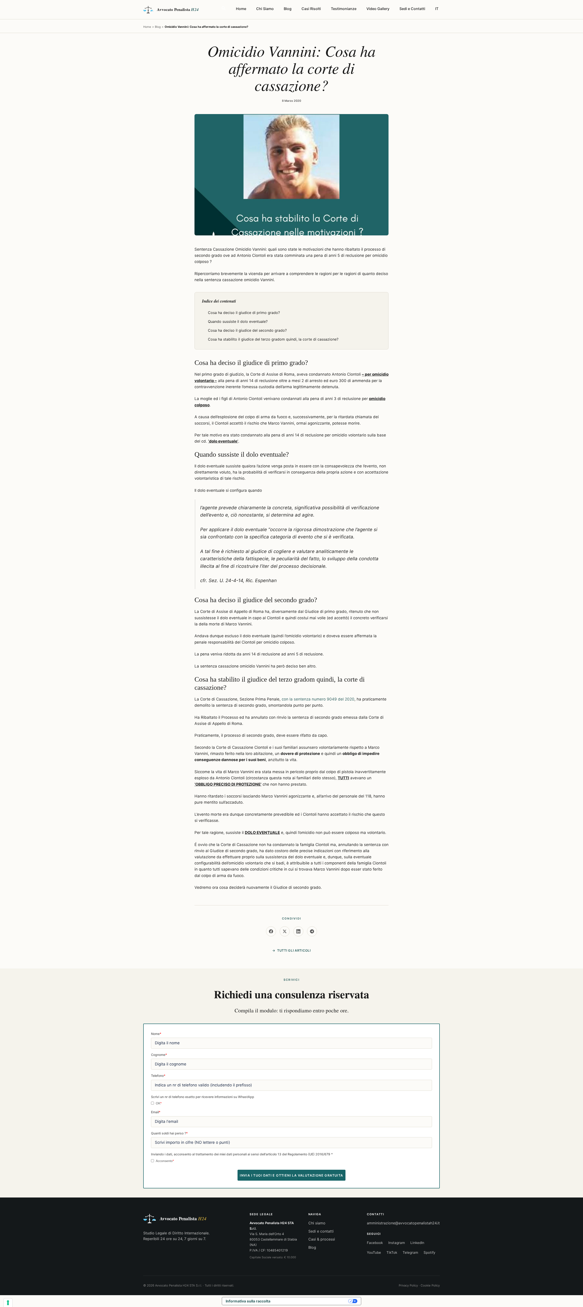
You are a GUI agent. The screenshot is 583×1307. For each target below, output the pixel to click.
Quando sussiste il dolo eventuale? (238, 321)
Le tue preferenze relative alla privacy (311, 1301)
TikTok (391, 1252)
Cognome (159, 1055)
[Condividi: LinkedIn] (298, 931)
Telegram (410, 1252)
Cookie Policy (430, 1285)
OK (158, 1103)
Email (155, 1112)
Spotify (429, 1252)
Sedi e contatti (321, 1231)
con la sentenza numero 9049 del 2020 (318, 699)
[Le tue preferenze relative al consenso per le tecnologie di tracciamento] (8, 1302)
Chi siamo (316, 1223)
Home (241, 8)
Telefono (158, 1076)
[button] (223, 9)
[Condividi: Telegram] (312, 931)
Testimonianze (343, 8)
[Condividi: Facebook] (271, 931)
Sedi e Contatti (412, 8)
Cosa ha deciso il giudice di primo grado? (244, 312)
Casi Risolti (311, 8)
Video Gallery (377, 8)
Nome (156, 1034)
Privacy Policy (408, 1285)
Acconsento (165, 1161)
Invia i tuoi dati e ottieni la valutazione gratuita (291, 1175)
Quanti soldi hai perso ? (169, 1133)
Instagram (396, 1243)
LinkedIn (417, 1243)
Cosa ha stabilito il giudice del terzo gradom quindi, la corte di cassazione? (273, 339)
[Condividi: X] (285, 931)
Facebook (375, 1243)
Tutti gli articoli (294, 950)
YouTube (374, 1252)
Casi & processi (321, 1239)
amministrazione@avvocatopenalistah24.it (403, 1223)
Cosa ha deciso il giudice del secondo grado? (247, 330)
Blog (288, 8)
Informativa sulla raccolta (248, 1301)
